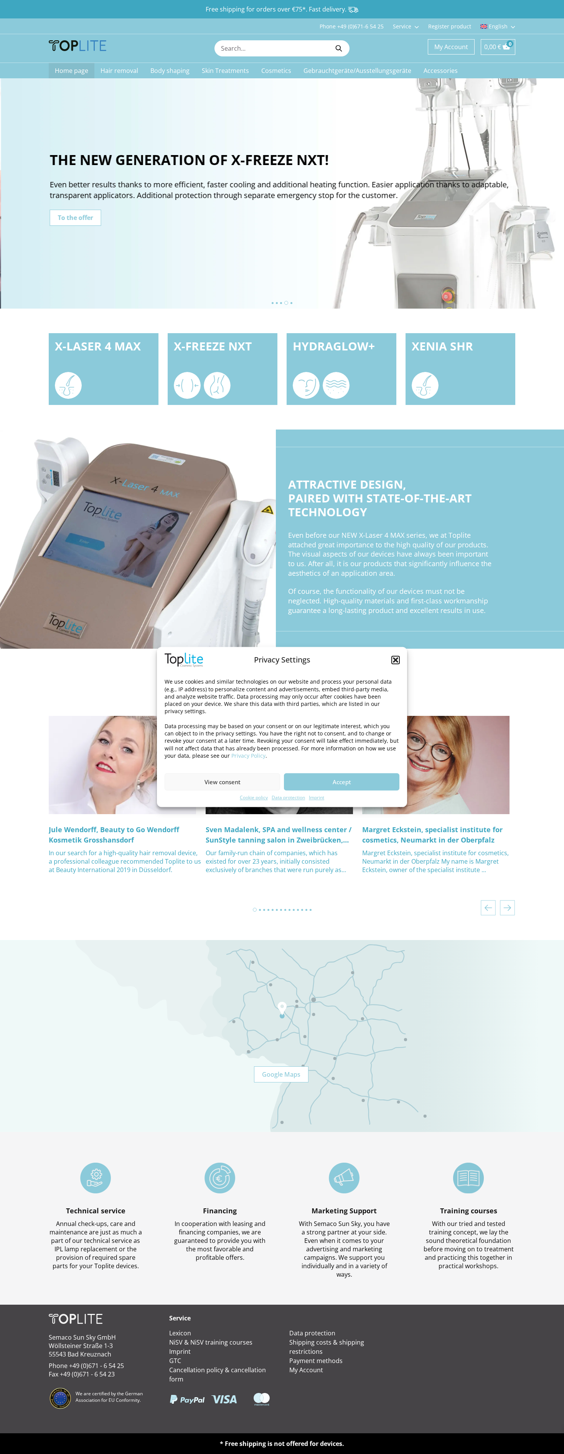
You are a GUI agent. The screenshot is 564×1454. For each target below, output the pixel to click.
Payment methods (316, 1361)
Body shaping (170, 70)
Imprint (316, 798)
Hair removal (119, 70)
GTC (175, 1361)
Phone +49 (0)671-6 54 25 (352, 26)
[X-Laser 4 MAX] (103, 369)
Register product (449, 26)
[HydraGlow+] (341, 369)
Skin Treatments (225, 70)
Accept (342, 782)
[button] (395, 660)
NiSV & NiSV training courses (210, 1342)
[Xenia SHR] (460, 369)
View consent (222, 782)
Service (402, 26)
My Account (451, 47)
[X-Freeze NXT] (222, 369)
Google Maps (281, 1074)
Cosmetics (276, 70)
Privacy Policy (248, 755)
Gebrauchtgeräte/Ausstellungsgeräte (357, 70)
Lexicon (180, 1333)
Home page (71, 70)
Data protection (288, 798)
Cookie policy (254, 798)
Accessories (441, 70)
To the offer (74, 217)
